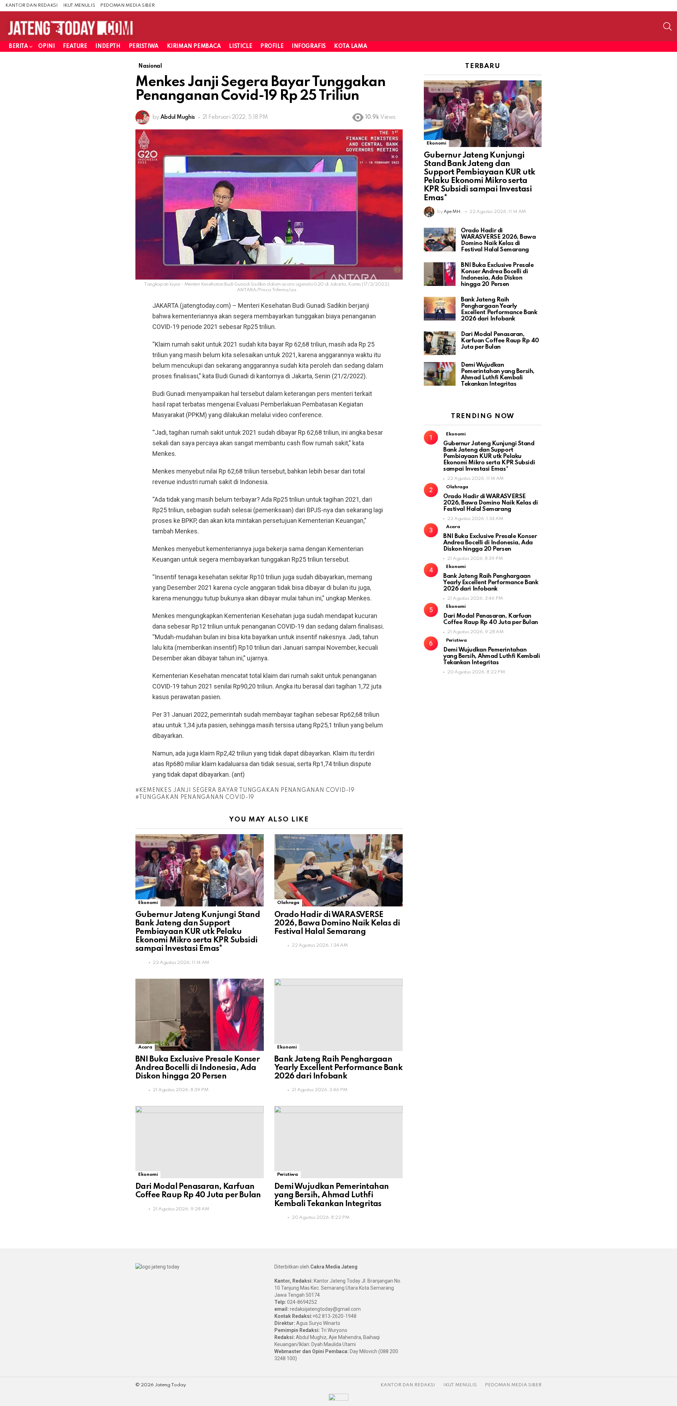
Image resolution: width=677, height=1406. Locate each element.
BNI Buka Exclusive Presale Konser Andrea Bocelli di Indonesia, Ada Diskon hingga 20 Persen (197, 1068)
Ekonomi (148, 902)
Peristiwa (144, 46)
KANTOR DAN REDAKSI (31, 5)
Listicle (240, 46)
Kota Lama (350, 46)
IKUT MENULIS (79, 5)
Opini (46, 46)
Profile (271, 46)
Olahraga (288, 902)
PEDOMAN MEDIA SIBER (127, 5)
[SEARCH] (667, 26)
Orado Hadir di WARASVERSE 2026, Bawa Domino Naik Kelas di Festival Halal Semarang (337, 923)
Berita (18, 46)
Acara (145, 1047)
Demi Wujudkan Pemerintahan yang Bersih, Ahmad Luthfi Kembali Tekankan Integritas (331, 1195)
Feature (75, 46)
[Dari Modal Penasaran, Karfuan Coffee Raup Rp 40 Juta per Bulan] (199, 1142)
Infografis (309, 46)
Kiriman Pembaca (194, 46)
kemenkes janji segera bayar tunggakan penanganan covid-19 (247, 790)
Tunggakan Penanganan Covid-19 (196, 797)
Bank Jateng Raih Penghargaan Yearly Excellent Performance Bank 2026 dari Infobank (338, 1068)
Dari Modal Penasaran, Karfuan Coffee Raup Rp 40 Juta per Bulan (500, 340)
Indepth (107, 46)
